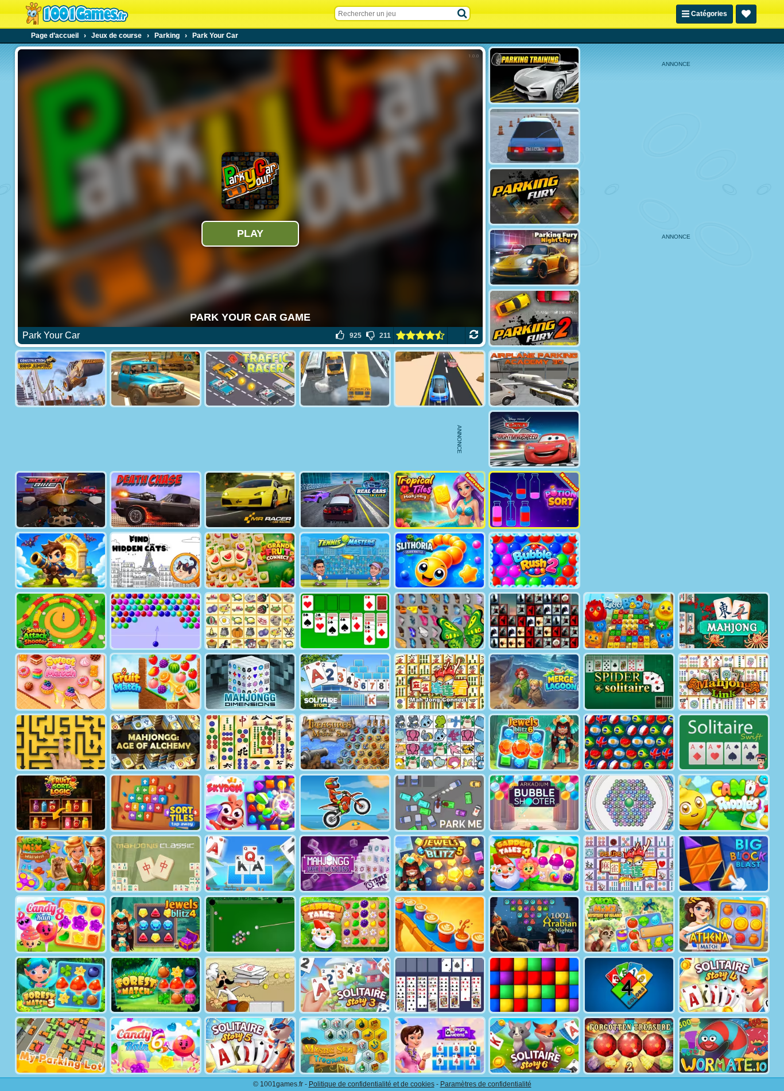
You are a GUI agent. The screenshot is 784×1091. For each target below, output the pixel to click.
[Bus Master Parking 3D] (345, 379)
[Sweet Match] (61, 682)
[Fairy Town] (629, 803)
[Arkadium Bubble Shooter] (534, 803)
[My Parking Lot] (61, 1045)
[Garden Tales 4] (534, 864)
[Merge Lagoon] (534, 682)
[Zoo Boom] (629, 621)
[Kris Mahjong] (250, 621)
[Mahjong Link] (724, 682)
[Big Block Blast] (724, 864)
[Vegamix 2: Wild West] (61, 864)
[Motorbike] (61, 500)
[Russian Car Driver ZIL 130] (155, 379)
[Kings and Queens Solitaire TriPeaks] (440, 1045)
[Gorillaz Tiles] (534, 621)
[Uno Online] (629, 985)
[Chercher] (462, 14)
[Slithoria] (440, 561)
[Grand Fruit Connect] (250, 561)
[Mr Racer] (250, 500)
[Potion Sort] (534, 500)
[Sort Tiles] (155, 803)
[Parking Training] (534, 75)
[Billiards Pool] (250, 924)
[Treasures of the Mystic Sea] (345, 743)
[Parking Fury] (534, 196)
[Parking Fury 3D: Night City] (534, 257)
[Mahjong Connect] (440, 682)
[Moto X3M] (345, 803)
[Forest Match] (155, 985)
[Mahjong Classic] (155, 864)
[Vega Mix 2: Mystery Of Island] (629, 924)
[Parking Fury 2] (534, 318)
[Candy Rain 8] (61, 924)
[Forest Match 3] (61, 985)
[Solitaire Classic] (345, 621)
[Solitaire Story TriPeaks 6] (534, 1045)
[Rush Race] (440, 379)
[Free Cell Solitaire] (440, 985)
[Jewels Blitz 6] (534, 743)
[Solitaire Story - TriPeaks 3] (345, 985)
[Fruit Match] (155, 682)
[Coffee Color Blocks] (440, 924)
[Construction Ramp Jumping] (61, 379)
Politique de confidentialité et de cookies (371, 1084)
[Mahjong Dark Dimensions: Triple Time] (345, 864)
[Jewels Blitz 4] (155, 924)
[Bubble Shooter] (155, 621)
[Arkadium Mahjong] (724, 621)
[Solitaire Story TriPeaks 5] (250, 1045)
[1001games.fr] (77, 14)
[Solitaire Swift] (724, 743)
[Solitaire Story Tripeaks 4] (724, 985)
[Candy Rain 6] (155, 1045)
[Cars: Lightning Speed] (534, 439)
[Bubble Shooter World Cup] (629, 743)
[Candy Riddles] (724, 803)
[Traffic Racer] (250, 379)
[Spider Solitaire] (629, 682)
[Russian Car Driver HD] (534, 136)
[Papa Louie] (250, 985)
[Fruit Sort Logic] (61, 803)
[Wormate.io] (724, 1045)
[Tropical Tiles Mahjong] (440, 500)
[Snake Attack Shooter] (61, 621)
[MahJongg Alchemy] (155, 743)
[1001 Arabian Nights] (534, 924)
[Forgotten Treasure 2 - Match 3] (629, 1045)
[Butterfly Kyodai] (440, 621)
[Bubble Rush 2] (534, 561)
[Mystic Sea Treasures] (345, 1045)
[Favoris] (746, 14)
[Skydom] (250, 803)
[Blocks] (534, 985)
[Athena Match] (724, 924)
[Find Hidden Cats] (155, 561)
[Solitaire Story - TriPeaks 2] (345, 682)
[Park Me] (440, 803)
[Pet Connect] (440, 743)
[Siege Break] (61, 561)
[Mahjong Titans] (250, 743)
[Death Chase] (155, 500)
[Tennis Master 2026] (345, 561)
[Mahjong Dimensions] (250, 682)
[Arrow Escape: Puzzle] (61, 743)
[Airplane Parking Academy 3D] (534, 379)
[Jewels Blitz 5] (440, 864)
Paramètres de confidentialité (485, 1084)
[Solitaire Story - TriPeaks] (250, 864)
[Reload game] (474, 335)
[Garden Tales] (345, 924)
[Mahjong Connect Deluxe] (629, 864)
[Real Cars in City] (345, 500)
